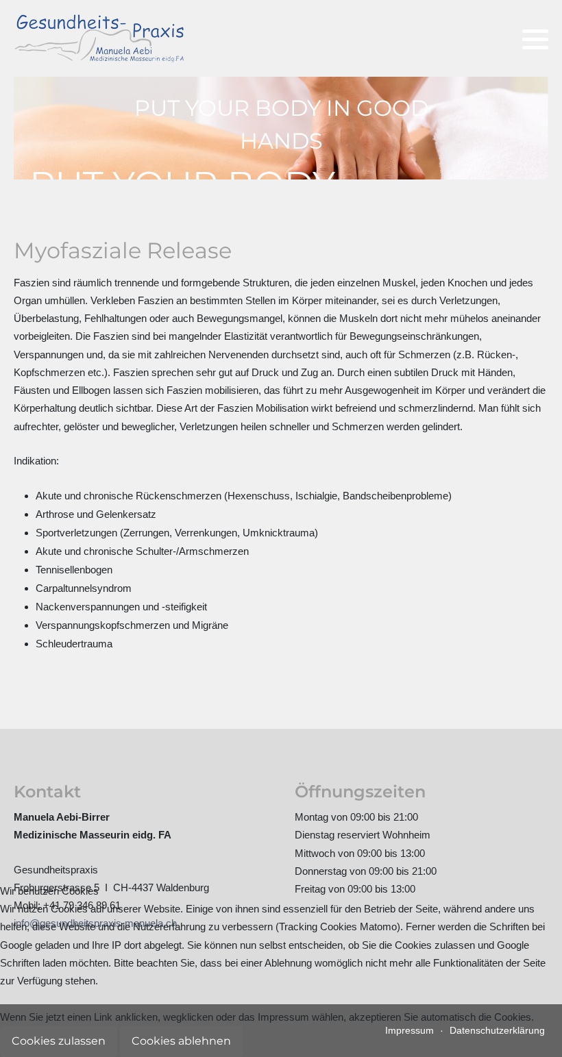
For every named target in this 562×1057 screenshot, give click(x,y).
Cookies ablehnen (181, 1040)
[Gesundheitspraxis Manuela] (99, 38)
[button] (535, 39)
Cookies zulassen (59, 1040)
